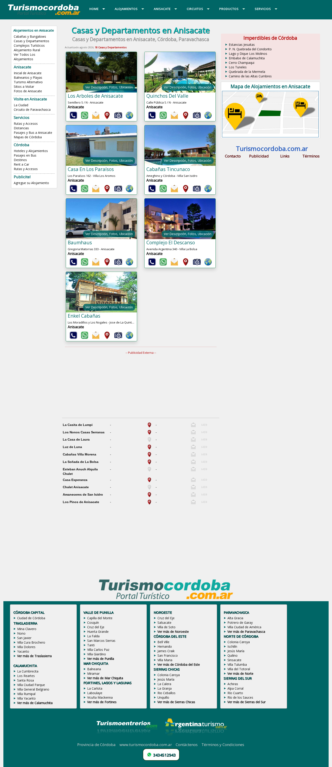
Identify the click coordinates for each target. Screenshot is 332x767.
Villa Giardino (96, 654)
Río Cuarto (235, 693)
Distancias (21, 128)
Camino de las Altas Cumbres (250, 76)
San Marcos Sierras (101, 640)
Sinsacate (234, 660)
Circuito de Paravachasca (32, 109)
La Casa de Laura (76, 439)
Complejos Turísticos (29, 45)
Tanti (91, 645)
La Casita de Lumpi (78, 425)
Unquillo (163, 697)
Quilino (232, 655)
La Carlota (94, 688)
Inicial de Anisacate (28, 73)
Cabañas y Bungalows (30, 36)
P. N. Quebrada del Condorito (250, 49)
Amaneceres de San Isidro (83, 494)
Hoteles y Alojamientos (31, 151)
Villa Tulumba (237, 664)
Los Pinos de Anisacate (81, 502)
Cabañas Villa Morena (79, 454)
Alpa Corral (235, 688)
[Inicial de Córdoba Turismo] (44, 14)
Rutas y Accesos (26, 123)
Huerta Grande (98, 631)
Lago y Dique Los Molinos (248, 53)
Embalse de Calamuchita (247, 58)
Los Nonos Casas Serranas (84, 432)
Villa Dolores (26, 647)
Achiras (232, 684)
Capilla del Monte (99, 618)
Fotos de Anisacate (28, 91)
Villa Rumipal (26, 694)
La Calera (164, 684)
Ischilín (232, 646)
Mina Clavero (26, 629)
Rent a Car (21, 164)
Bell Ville (163, 642)
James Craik (166, 651)
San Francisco (167, 655)
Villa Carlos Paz (98, 649)
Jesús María (165, 679)
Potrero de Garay (240, 622)
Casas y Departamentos (31, 41)
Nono (21, 633)
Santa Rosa (25, 680)
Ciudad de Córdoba (31, 618)
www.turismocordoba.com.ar (145, 744)
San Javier (24, 638)
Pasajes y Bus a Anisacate (33, 132)
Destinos (20, 160)
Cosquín (93, 622)
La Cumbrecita (27, 671)
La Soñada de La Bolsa (80, 462)
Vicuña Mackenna (100, 697)
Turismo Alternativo (28, 82)
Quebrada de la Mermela (247, 71)
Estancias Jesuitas (242, 44)
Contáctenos (187, 744)
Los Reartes (26, 676)
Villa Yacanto (26, 698)
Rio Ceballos (166, 693)
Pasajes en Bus (25, 155)
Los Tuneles (238, 67)
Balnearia (94, 669)
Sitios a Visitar (24, 86)
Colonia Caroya (168, 675)
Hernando (164, 646)
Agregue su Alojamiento (31, 183)
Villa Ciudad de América (244, 627)
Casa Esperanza (75, 480)
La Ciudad (21, 105)
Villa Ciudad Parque (31, 685)
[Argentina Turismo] (195, 739)
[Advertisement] (143, 386)
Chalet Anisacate (76, 487)
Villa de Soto (166, 627)
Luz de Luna (72, 447)
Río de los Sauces (240, 697)
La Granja (164, 688)
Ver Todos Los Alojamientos (24, 56)
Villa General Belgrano (33, 689)
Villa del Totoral (238, 669)
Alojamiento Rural (27, 50)
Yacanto (23, 651)
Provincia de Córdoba (96, 744)
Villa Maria (164, 660)
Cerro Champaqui (241, 62)
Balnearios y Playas (28, 77)
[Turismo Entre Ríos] (127, 739)
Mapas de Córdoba (28, 137)
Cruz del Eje (95, 627)
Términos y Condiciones (222, 744)
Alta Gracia (235, 618)
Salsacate (164, 622)
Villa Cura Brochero (31, 642)
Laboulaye (94, 693)
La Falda (93, 636)
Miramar (93, 673)
